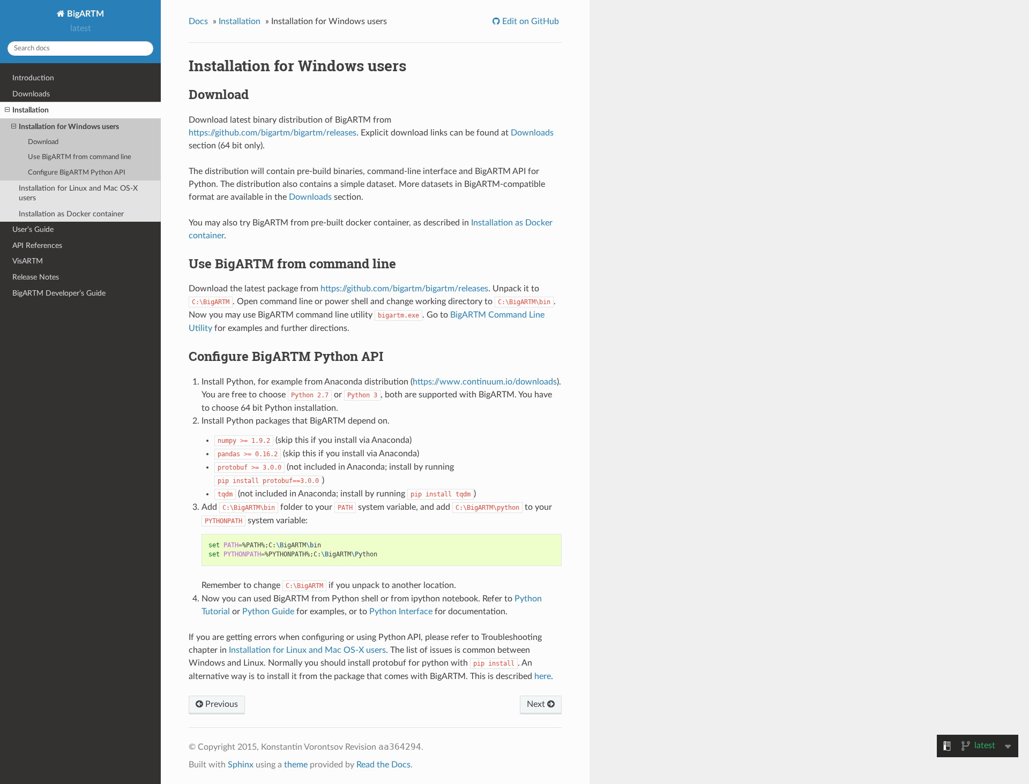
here (542, 676)
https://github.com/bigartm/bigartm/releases (272, 133)
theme (296, 764)
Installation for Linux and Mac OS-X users (78, 193)
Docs (198, 21)
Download (43, 142)
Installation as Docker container (71, 214)
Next (537, 704)
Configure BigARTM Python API (76, 172)
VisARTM (27, 261)
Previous (220, 704)
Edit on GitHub (529, 21)
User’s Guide (33, 229)
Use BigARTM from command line (79, 157)
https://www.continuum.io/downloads (485, 382)
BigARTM (84, 14)
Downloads (31, 94)
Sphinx (240, 764)
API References (37, 246)
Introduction (33, 78)
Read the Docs (383, 764)
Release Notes (35, 277)
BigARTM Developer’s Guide (59, 293)
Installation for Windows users (69, 127)
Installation (30, 110)
